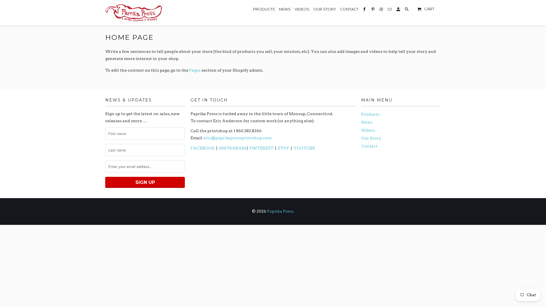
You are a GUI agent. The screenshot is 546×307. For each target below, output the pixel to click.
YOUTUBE (304, 148)
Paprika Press (280, 211)
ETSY (283, 148)
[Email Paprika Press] (390, 10)
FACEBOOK (203, 148)
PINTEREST (261, 148)
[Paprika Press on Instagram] (381, 10)
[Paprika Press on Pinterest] (373, 10)
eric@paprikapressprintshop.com (237, 138)
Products (370, 114)
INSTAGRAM (232, 148)
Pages (194, 70)
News (367, 122)
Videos (368, 130)
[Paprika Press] (133, 13)
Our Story (371, 138)
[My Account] (398, 10)
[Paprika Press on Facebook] (365, 10)
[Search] (407, 10)
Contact (369, 146)
